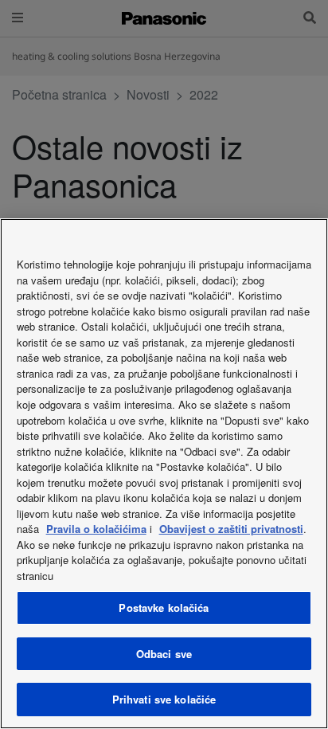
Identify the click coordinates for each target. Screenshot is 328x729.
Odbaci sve (164, 653)
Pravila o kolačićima (96, 528)
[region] (164, 473)
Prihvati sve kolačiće (164, 699)
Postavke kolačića (164, 607)
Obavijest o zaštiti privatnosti (231, 528)
